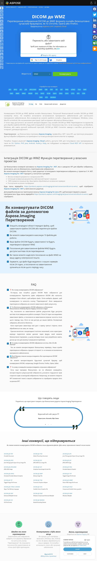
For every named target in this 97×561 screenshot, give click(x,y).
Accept (77, 549)
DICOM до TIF (8, 480)
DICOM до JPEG (8, 460)
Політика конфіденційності (83, 63)
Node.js (39, 143)
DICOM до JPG (67, 454)
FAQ (40, 104)
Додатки (63, 104)
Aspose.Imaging (82, 534)
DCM (48, 93)
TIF (56, 89)
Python (17, 143)
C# (12, 143)
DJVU (54, 93)
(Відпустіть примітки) (48, 556)
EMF (84, 89)
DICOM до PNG (67, 467)
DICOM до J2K (67, 460)
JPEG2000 (33, 89)
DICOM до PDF (8, 454)
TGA (79, 89)
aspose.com (48, 26)
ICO (46, 97)
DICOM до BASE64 (38, 500)
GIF (61, 89)
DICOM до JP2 (37, 460)
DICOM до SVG (37, 487)
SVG (36, 93)
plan (58, 49)
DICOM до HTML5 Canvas (12, 487)
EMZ (11, 93)
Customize (70, 553)
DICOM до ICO (8, 500)
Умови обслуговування (65, 63)
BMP (40, 89)
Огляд (31, 104)
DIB (46, 89)
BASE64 (53, 97)
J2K (26, 89)
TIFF (51, 89)
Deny (85, 553)
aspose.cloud (60, 26)
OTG (72, 93)
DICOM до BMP (38, 473)
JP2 (21, 89)
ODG (66, 93)
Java (26, 143)
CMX (40, 97)
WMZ (36, 74)
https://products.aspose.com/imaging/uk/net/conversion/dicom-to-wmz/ (51, 186)
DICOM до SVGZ (67, 487)
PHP (22, 143)
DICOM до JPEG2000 (10, 467)
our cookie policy (82, 545)
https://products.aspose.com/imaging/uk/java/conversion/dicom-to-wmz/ (61, 194)
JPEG (15, 89)
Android (32, 143)
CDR (83, 93)
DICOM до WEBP (68, 480)
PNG (66, 89)
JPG (10, 89)
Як (36, 104)
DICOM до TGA (37, 480)
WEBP (30, 93)
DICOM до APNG (9, 473)
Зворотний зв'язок (51, 104)
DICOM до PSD (37, 454)
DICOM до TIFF (67, 473)
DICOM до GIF (37, 467)
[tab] (45, 424)
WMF (17, 93)
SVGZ (42, 93)
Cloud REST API (75, 143)
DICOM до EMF (8, 493)
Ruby (44, 143)
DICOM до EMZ (37, 493)
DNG (60, 93)
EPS (78, 93)
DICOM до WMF (67, 493)
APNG (73, 89)
